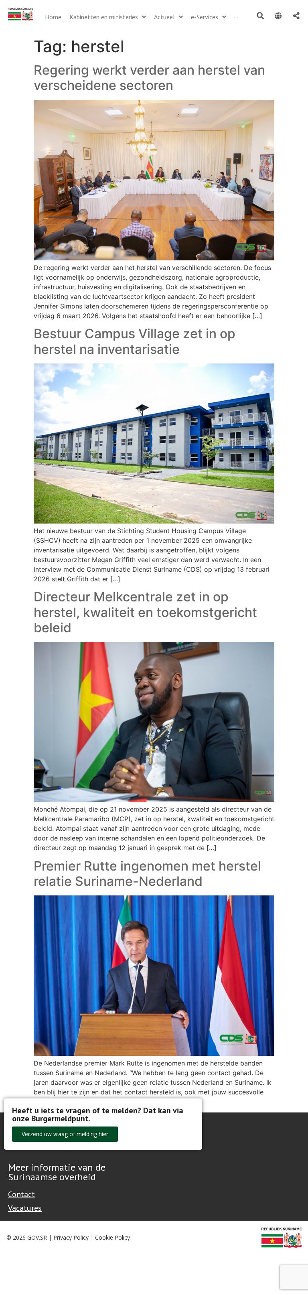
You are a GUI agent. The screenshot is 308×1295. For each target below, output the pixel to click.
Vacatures (25, 1208)
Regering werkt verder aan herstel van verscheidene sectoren (149, 77)
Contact (21, 1194)
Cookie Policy (112, 1237)
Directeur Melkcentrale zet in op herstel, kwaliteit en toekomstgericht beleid (145, 612)
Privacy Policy (71, 1237)
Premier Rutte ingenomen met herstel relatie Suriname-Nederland (147, 873)
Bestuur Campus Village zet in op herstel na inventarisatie (134, 341)
